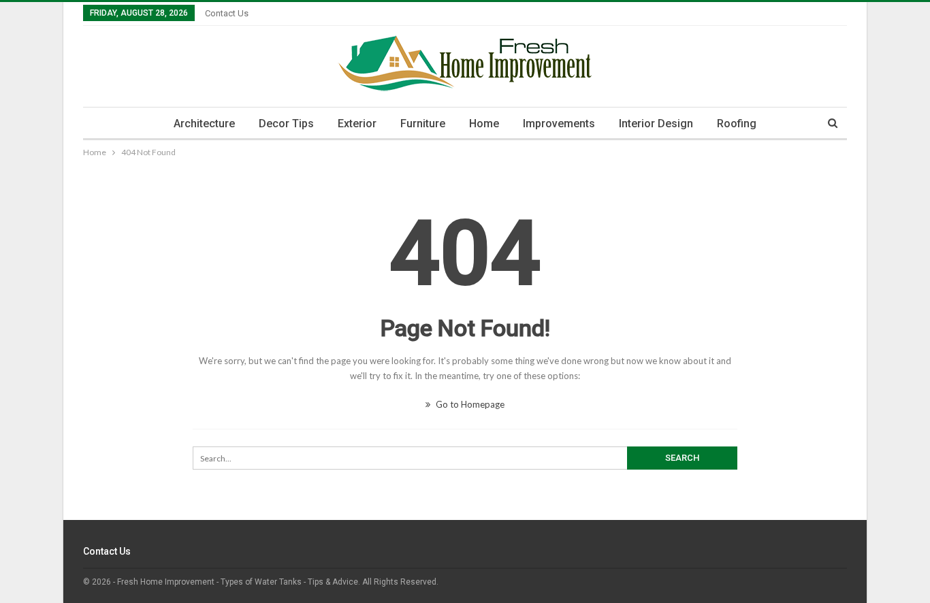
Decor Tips (286, 123)
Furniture (422, 123)
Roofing (736, 123)
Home (484, 123)
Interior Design (656, 123)
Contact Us (226, 13)
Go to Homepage (469, 404)
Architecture (204, 123)
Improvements (559, 123)
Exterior (357, 123)
